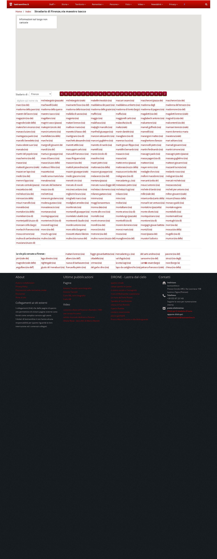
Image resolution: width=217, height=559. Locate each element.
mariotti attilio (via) (74, 144)
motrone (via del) (99, 233)
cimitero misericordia (120, 312)
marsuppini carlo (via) (76, 149)
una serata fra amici (72, 313)
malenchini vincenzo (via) (28, 127)
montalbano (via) (124, 207)
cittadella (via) (97, 258)
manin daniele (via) (124, 131)
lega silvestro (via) (49, 258)
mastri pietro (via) (99, 162)
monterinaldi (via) (174, 216)
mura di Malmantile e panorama (125, 293)
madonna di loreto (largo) (128, 109)
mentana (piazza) (99, 180)
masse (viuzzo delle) (50, 162)
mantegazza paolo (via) (26, 136)
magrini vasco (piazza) (51, 122)
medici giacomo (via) (75, 176)
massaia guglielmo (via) (176, 158)
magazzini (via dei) (24, 118)
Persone (114, 4)
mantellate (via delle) (50, 136)
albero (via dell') (73, 258)
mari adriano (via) (174, 140)
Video (140, 4)
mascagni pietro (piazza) (177, 153)
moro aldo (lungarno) (76, 229)
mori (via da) (171, 225)
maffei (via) (96, 113)
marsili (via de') (48, 149)
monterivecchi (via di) (51, 220)
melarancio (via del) (100, 176)
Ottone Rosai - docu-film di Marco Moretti (81, 320)
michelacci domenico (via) (103, 189)
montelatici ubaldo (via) (77, 216)
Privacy (172, 4)
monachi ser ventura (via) (152, 202)
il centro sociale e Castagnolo (124, 290)
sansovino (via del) (149, 258)
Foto (127, 4)
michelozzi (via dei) (25, 193)
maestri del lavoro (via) (26, 113)
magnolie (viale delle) (26, 122)
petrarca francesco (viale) (152, 267)
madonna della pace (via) (27, 109)
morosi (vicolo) (98, 229)
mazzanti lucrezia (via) (176, 167)
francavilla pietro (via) (76, 267)
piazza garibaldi (118, 315)
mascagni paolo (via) (150, 153)
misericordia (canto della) (152, 198)
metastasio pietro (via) (126, 184)
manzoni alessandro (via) (102, 136)
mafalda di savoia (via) (76, 113)
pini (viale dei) (22, 258)
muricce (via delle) (174, 238)
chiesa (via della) (173, 267)
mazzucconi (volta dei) (126, 171)
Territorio (79, 4)
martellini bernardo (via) (127, 149)
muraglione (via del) (125, 238)
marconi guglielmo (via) (102, 140)
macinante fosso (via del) (77, 104)
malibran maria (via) (75, 127)
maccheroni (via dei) (175, 100)
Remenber (97, 4)
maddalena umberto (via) (128, 104)
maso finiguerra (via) (75, 158)
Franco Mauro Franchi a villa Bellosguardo (129, 319)
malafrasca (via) (98, 122)
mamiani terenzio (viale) (177, 127)
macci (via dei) (22, 104)
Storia (64, 4)
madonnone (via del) (175, 109)
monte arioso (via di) (125, 211)
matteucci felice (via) (50, 167)
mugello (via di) (173, 233)
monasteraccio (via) (50, 207)
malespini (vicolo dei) (51, 127)
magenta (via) (72, 118)
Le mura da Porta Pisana (121, 297)
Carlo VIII (67, 299)
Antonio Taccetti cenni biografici (77, 288)
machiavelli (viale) (49, 104)
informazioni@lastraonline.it (181, 317)
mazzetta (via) (47, 171)
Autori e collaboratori (25, 282)
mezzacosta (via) (173, 184)
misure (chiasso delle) (176, 198)
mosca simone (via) (25, 233)
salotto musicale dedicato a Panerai (79, 317)
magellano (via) (48, 118)
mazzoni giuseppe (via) (101, 171)
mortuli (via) (146, 229)
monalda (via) (22, 207)
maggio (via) (96, 118)
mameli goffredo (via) (151, 127)
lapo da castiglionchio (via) (128, 267)
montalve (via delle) (25, 211)
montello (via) (97, 216)
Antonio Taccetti (70, 292)
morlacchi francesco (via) (27, 229)
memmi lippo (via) (24, 180)
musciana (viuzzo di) (25, 242)
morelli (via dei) (98, 225)
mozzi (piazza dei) (149, 233)
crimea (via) (96, 262)
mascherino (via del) (25, 158)
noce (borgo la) (173, 262)
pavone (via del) (172, 253)
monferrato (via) (73, 207)
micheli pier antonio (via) (177, 189)
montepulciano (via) (150, 216)
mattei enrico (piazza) (126, 162)
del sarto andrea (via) (150, 253)
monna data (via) (99, 207)
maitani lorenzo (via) (75, 122)
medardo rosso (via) (175, 171)
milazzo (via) (121, 193)
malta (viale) (121, 127)
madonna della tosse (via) (78, 109)
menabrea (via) (48, 180)
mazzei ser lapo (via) (25, 171)
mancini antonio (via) (51, 131)
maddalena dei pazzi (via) (102, 104)
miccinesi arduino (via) (76, 189)
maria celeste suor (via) (26, 144)
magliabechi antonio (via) (152, 118)
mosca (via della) (173, 229)
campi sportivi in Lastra (121, 286)
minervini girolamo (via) (52, 198)
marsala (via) (22, 149)
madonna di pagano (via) (152, 109)
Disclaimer (20, 293)
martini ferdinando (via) (152, 149)
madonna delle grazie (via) (103, 109)
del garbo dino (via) (100, 267)
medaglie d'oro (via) (150, 171)
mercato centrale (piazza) (27, 184)
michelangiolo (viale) (75, 100)
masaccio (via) (122, 153)
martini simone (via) (175, 149)
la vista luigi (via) (123, 262)
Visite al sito (21, 297)
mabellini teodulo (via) (101, 100)
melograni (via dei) (174, 176)
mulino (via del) (48, 238)
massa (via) (121, 158)
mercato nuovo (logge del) (103, 184)
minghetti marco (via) (76, 198)
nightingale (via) (48, 262)
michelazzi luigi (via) (125, 189)
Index (28, 11)
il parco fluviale (117, 308)
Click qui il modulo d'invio (179, 311)
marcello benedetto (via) (27, 140)
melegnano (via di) (124, 176)
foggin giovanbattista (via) (102, 253)
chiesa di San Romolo (120, 304)
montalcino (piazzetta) (151, 207)
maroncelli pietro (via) (151, 144)
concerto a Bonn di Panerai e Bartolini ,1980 (82, 309)
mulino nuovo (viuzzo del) (103, 238)
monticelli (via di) (123, 220)
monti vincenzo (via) (100, 220)
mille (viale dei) (147, 193)
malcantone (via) (148, 122)
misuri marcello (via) (25, 202)
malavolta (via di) (124, 122)
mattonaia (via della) (100, 167)
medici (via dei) (23, 176)
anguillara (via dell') (25, 267)
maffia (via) (121, 113)
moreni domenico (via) (126, 225)
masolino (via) (97, 158)
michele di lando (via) (150, 189)
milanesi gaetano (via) (101, 193)
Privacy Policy (21, 286)
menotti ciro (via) (73, 180)
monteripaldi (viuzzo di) (27, 220)
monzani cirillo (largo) (26, 225)
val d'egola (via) (123, 258)
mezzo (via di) (47, 189)
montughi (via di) (173, 220)
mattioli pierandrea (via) (77, 167)
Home (19, 11)
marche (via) (46, 140)
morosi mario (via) (124, 229)
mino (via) (120, 198)
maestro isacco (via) (50, 113)
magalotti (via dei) (149, 113)
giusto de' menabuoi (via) (52, 267)
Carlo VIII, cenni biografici (74, 295)
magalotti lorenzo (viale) (177, 113)
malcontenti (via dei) (175, 122)
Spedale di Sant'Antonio (121, 301)
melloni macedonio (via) (152, 176)
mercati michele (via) (175, 180)
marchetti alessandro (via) (78, 140)
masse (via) (21, 162)
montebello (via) (173, 211)
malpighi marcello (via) (101, 127)
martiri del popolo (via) (26, 153)
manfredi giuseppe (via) (102, 131)
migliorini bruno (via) (75, 193)
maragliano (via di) (124, 136)
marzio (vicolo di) (99, 153)
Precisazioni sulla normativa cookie (31, 290)
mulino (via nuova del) (76, 238)
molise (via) (121, 202)
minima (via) (96, 198)
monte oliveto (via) (149, 211)
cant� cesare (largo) (150, 262)
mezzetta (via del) (24, 189)
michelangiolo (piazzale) (52, 100)
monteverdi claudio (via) (77, 220)
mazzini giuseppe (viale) (77, 171)
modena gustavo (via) (51, 202)
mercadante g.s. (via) (125, 180)
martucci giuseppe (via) (51, 153)
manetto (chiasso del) (76, 131)
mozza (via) (121, 233)
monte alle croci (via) (100, 211)
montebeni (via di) (24, 216)
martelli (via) (96, 149)
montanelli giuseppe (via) (77, 211)
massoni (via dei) (73, 162)
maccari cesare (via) (125, 100)
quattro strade (117, 282)
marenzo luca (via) (124, 140)
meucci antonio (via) (150, 184)
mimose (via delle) (24, 198)
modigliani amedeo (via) (77, 202)
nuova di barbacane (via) (77, 262)
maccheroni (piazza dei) (152, 100)
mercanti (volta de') (149, 180)
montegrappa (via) (49, 216)
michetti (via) (47, 193)
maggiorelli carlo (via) (126, 118)
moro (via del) (47, 229)
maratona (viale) (173, 136)
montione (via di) (148, 220)
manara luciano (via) (25, 131)
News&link (156, 4)
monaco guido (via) (175, 202)
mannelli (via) (147, 131)
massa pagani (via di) (150, 158)
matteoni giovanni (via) (176, 162)
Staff (51, 4)
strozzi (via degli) (173, 258)
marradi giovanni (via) (176, 144)
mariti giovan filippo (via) (127, 144)
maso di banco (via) (50, 158)
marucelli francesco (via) (77, 153)
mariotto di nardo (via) (101, 144)
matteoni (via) (147, 162)
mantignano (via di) (75, 136)
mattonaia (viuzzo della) (127, 167)
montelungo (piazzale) (126, 216)
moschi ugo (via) (48, 233)
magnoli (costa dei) (174, 118)
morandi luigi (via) (49, 225)
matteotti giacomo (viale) (27, 167)
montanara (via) (48, 211)
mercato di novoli (74, 184)
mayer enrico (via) (149, 167)
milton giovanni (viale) (176, 193)
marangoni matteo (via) (152, 136)
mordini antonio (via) (75, 225)
